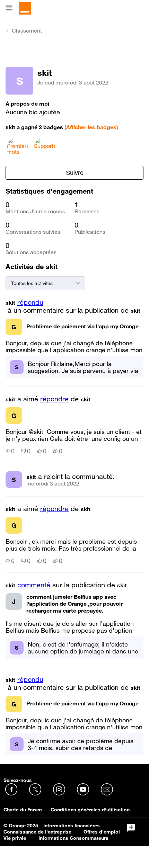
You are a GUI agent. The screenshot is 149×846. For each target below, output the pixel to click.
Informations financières (71, 825)
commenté (33, 585)
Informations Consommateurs (73, 838)
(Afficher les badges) (91, 127)
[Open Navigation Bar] (11, 8)
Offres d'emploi (102, 832)
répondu (30, 302)
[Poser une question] (131, 828)
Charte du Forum (22, 810)
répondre (54, 399)
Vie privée (14, 838)
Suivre (75, 172)
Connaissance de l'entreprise (37, 832)
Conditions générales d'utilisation (90, 810)
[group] (10, 450)
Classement (27, 30)
